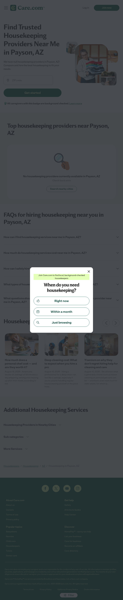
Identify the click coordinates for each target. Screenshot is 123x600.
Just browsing (61, 322)
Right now (61, 301)
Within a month (61, 312)
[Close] (88, 271)
